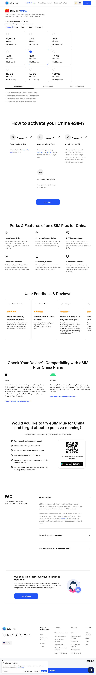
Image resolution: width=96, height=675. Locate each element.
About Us (88, 638)
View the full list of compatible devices (17, 401)
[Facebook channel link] (4, 635)
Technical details (77, 86)
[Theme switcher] (76, 3)
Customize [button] (5, 671)
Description (48, 86)
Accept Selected (27, 671)
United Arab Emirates (44, 639)
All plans (8, 27)
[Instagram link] (16, 635)
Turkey (42, 646)
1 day (16, 27)
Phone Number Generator (59, 640)
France (42, 643)
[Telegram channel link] (12, 635)
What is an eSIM (76, 653)
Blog (87, 644)
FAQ (72, 633)
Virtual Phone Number (45, 3)
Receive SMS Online (60, 653)
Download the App (60, 3)
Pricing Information (60, 636)
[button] (80, 3)
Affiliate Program (88, 634)
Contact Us (74, 641)
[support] (91, 670)
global (49, 152)
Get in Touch (26, 596)
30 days (39, 27)
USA (41, 634)
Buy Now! (48, 202)
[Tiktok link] (29, 635)
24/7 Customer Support (75, 645)
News (87, 641)
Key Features (19, 86)
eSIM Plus (64, 519)
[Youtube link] (25, 635)
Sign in (87, 3)
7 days (23, 27)
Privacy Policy (20, 667)
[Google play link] (66, 464)
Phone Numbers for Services (60, 649)
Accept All (44, 671)
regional (40, 152)
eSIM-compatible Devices (76, 637)
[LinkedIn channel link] (8, 635)
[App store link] (77, 464)
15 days (30, 27)
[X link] (20, 635)
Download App (75, 650)
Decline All (36, 671)
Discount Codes (59, 644)
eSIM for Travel (30, 3)
